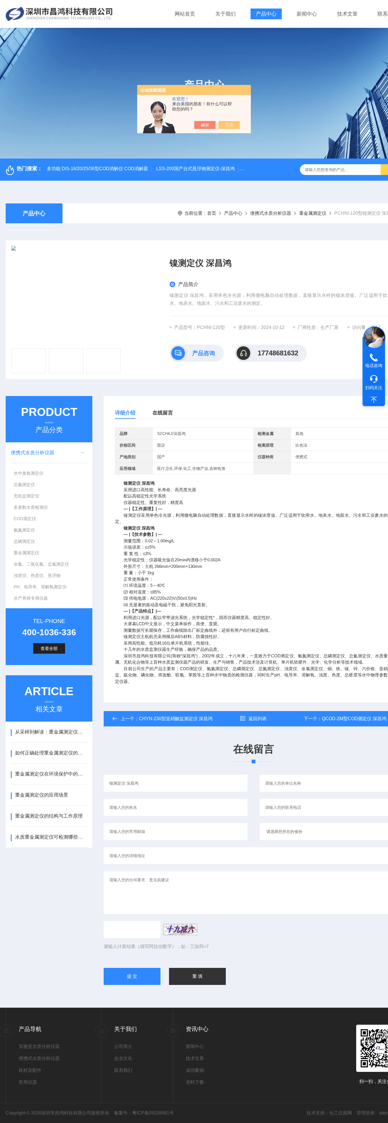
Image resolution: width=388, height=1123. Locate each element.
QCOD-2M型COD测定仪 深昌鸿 (354, 718)
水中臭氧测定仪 (28, 473)
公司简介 (123, 1046)
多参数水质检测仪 (31, 507)
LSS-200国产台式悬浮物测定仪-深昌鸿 (195, 168)
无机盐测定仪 (26, 495)
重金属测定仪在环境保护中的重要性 (51, 774)
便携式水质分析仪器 (270, 213)
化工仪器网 (340, 1113)
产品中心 (266, 14)
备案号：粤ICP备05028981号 (144, 1113)
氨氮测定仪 (24, 530)
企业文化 (123, 1058)
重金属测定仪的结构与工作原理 (49, 816)
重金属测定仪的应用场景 (41, 795)
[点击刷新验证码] (180, 929)
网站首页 (185, 14)
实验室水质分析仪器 (39, 1046)
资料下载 (195, 1082)
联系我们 (123, 1070)
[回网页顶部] (374, 400)
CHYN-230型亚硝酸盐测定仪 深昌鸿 (175, 718)
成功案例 (195, 1070)
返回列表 (258, 718)
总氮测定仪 (24, 484)
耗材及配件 (30, 1070)
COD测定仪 (25, 518)
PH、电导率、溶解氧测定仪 (40, 586)
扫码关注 (373, 387)
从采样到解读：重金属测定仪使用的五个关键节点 (51, 732)
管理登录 (365, 1113)
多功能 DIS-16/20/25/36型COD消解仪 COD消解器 (97, 168)
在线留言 (163, 413)
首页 (211, 213)
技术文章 (347, 14)
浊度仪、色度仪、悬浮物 (37, 575)
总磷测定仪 (24, 541)
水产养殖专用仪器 (31, 598)
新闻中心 (307, 14)
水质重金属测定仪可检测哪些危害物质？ (51, 837)
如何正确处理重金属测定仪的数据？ (51, 753)
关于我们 (225, 14)
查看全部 (49, 648)
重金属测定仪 (312, 213)
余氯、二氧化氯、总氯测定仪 (41, 564)
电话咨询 (373, 365)
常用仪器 (28, 1082)
